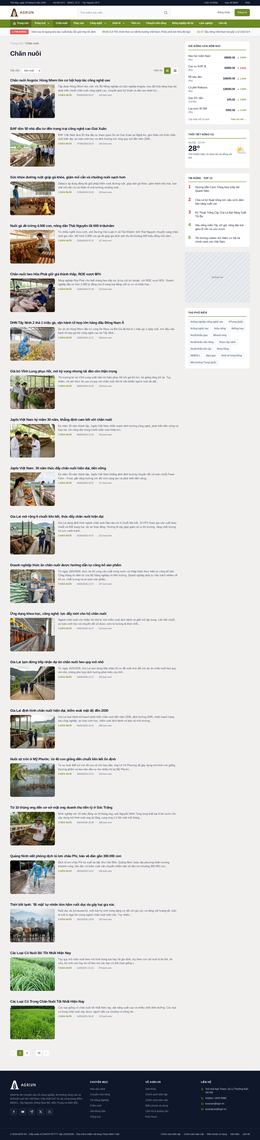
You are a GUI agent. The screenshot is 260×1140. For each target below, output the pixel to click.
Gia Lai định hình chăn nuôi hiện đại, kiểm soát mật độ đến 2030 (59, 711)
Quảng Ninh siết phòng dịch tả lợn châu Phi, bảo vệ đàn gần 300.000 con (65, 856)
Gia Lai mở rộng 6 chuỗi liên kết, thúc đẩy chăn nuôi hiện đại (56, 516)
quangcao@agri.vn (215, 1109)
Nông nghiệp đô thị (182, 23)
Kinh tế (117, 23)
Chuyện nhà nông (156, 23)
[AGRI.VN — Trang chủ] (22, 13)
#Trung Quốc (236, 321)
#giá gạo (211, 355)
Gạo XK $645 (231, 2)
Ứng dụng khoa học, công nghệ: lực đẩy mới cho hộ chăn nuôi (58, 614)
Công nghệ (96, 23)
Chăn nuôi (61, 23)
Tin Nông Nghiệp (99, 1100)
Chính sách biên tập (156, 1094)
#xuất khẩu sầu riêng (202, 342)
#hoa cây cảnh (227, 342)
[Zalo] (31, 1111)
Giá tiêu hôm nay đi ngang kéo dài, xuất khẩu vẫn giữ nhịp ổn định (38, 31)
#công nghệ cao (199, 328)
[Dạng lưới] (175, 70)
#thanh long (219, 335)
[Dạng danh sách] (167, 70)
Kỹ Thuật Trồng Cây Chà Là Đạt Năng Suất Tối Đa (220, 214)
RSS (247, 2)
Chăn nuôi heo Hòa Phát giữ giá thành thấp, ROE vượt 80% (55, 274)
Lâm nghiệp (206, 23)
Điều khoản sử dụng (156, 1105)
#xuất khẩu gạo (199, 335)
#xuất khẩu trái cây (201, 348)
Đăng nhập (224, 12)
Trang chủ (22, 23)
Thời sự (135, 23)
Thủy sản (78, 23)
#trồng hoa (238, 328)
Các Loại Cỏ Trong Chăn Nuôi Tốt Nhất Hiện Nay (47, 1001)
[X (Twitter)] (40, 1111)
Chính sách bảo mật (156, 1100)
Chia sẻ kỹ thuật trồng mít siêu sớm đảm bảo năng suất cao (219, 201)
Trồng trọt (40, 23)
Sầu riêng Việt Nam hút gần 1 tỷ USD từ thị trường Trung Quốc (218, 31)
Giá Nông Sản (98, 1111)
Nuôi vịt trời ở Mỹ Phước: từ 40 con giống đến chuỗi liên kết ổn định (63, 759)
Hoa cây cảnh (97, 1089)
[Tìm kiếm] (165, 12)
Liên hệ (223, 23)
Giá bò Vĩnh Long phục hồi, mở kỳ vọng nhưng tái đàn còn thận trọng (63, 371)
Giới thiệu (150, 1089)
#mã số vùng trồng (231, 355)
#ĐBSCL (195, 355)
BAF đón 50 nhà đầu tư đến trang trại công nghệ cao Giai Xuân (58, 129)
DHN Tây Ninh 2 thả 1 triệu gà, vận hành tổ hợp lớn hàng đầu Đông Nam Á (67, 323)
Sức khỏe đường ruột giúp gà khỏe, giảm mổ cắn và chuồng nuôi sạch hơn (68, 177)
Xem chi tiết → (238, 119)
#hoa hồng (223, 348)
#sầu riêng (220, 328)
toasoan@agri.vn (214, 1103)
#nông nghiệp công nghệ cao (207, 321)
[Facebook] (13, 1111)
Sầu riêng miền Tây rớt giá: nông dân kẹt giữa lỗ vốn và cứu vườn (219, 227)
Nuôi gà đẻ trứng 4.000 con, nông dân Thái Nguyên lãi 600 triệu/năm (62, 226)
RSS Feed (151, 1116)
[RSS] (49, 1111)
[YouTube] (22, 1111)
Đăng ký (242, 12)
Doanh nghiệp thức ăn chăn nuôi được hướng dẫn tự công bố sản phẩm (65, 565)
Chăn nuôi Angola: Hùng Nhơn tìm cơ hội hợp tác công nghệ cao (60, 80)
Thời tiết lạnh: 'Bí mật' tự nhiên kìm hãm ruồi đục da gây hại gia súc (62, 905)
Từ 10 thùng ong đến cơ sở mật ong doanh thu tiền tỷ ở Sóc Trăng (61, 807)
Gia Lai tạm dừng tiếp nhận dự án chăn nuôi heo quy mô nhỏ (57, 662)
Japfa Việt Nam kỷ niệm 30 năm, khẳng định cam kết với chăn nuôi (61, 420)
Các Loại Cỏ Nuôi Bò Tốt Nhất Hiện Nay (40, 953)
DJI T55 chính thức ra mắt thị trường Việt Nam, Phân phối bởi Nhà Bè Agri (129, 31)
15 (39, 1053)
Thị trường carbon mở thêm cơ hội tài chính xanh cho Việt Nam (217, 239)
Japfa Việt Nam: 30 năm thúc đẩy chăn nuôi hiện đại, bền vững (58, 468)
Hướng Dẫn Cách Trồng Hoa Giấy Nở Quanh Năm (217, 189)
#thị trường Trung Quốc (203, 362)
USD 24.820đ (211, 2)
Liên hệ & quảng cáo (156, 1111)
